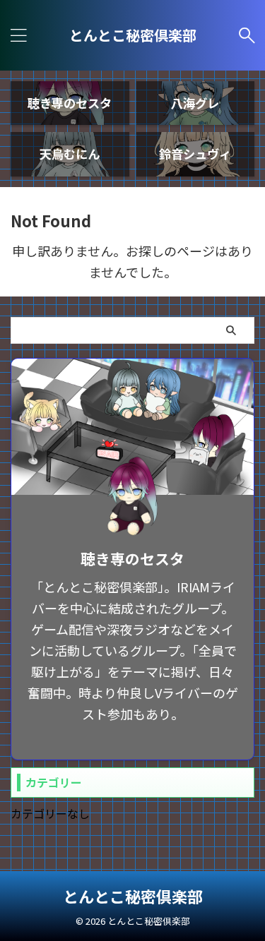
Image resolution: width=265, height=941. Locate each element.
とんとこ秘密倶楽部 (132, 35)
